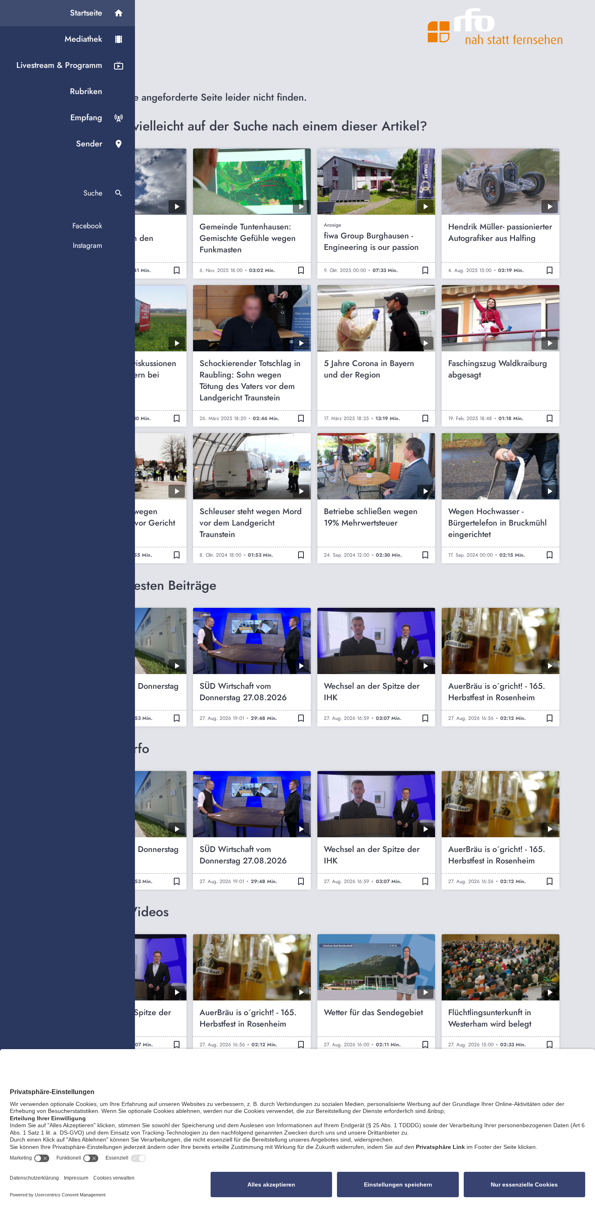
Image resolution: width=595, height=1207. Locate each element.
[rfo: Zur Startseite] (495, 26)
